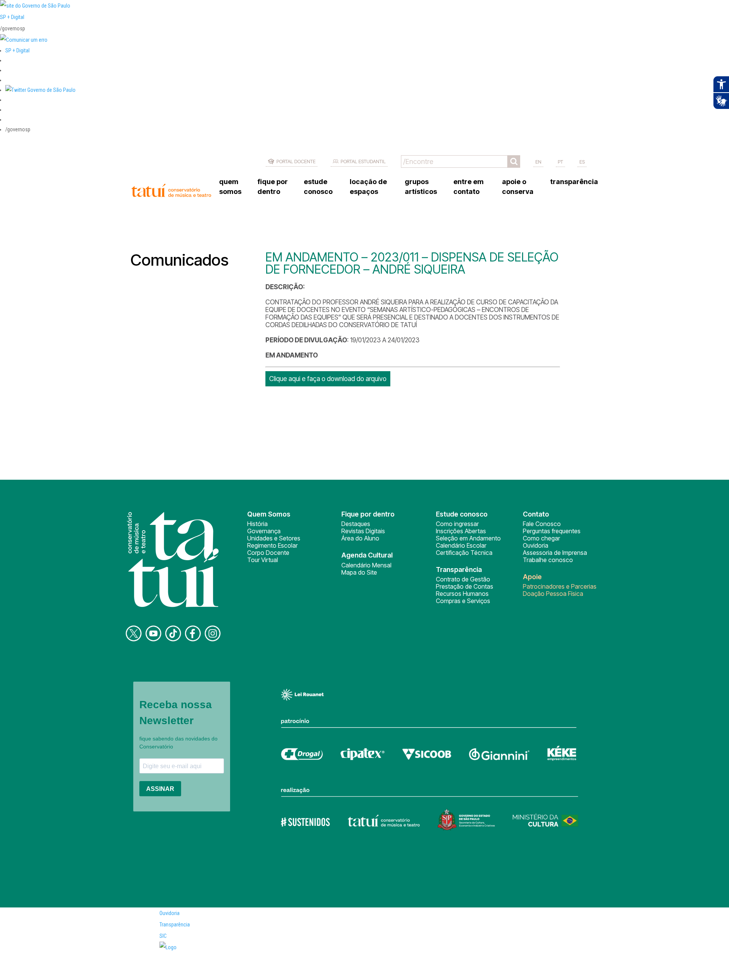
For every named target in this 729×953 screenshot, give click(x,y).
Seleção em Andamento (468, 538)
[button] (40, 90)
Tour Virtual (262, 560)
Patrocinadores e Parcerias (559, 586)
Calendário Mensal (366, 565)
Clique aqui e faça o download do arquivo (328, 379)
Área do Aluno (360, 538)
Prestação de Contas (464, 586)
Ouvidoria (535, 545)
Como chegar (541, 538)
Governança (264, 531)
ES (582, 162)
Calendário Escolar (461, 545)
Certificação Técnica (464, 552)
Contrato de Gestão (463, 579)
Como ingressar (457, 524)
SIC (163, 936)
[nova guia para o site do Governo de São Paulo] (23, 40)
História (257, 524)
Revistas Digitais (363, 531)
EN (538, 162)
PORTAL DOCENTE (296, 161)
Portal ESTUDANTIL (363, 161)
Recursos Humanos (462, 593)
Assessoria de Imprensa (555, 552)
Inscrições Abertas (461, 531)
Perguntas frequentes (552, 531)
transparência (574, 182)
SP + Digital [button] (17, 50)
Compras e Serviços (463, 601)
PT (560, 162)
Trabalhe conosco (548, 560)
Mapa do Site (359, 572)
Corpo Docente (268, 552)
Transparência (174, 924)
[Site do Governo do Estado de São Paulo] (35, 6)
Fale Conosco (542, 524)
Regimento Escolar (272, 545)
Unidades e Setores (273, 538)
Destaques (355, 524)
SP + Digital (12, 17)
